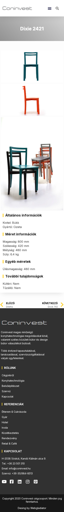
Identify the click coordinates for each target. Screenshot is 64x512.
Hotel (5, 422)
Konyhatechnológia (13, 380)
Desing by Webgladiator (32, 508)
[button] (50, 8)
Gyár (4, 417)
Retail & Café (9, 443)
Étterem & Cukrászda (14, 411)
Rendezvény (9, 438)
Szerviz (6, 391)
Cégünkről (8, 375)
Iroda (5, 427)
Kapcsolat (7, 396)
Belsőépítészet (10, 385)
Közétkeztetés (10, 432)
